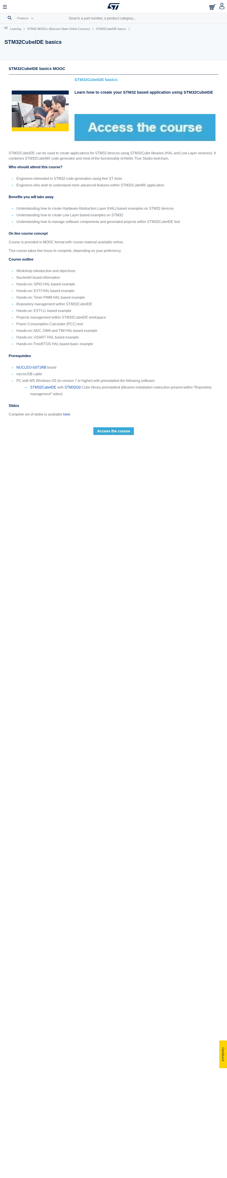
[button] (5, 6)
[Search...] (9, 17)
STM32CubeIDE (43, 387)
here (66, 414)
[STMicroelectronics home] (113, 6)
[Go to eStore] (213, 7)
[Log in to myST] (222, 6)
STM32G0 (73, 387)
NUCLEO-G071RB (31, 367)
